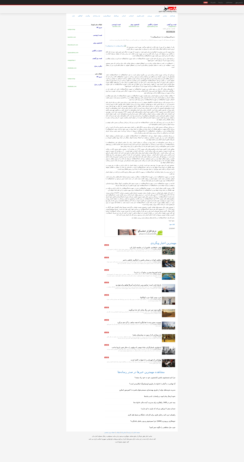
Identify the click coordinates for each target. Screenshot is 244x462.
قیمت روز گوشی (171, 24)
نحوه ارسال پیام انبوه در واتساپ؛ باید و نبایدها (159, 396)
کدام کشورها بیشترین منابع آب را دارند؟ (147, 272)
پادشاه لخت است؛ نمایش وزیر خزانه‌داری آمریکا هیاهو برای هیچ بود (138, 285)
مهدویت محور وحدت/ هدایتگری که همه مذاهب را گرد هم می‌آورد (139, 322)
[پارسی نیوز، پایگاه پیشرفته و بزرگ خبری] (167, 9)
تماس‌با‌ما (213, 2)
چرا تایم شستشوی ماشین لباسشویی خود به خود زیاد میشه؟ (155, 377)
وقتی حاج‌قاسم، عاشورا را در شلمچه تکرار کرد (145, 247)
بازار (73, 16)
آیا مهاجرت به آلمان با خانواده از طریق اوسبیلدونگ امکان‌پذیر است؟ (152, 384)
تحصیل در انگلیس (153, 24)
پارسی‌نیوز (239, 2)
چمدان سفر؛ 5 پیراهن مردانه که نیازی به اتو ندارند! (158, 409)
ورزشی (149, 16)
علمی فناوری (140, 16)
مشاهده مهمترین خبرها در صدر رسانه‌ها (141, 372)
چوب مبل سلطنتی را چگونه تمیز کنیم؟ (162, 427)
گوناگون (80, 16)
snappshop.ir (172, 26)
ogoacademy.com (152, 26)
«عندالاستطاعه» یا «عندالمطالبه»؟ (162, 37)
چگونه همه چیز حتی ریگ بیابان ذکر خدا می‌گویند (145, 310)
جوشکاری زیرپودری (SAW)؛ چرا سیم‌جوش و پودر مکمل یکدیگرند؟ (152, 421)
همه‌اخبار (172, 16)
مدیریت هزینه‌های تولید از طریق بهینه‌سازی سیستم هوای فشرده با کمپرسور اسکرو (147, 390)
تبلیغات (118, 432)
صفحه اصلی (136, 432)
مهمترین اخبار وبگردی (163, 243)
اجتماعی (131, 16)
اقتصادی (157, 16)
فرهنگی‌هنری (107, 16)
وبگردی (88, 16)
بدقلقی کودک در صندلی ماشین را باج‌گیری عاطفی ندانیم (142, 260)
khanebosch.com (134, 26)
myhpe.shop (71, 29)
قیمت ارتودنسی (116, 24)
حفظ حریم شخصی (109, 432)
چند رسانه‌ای (96, 16)
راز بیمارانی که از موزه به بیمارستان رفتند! (146, 335)
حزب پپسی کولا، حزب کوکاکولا (150, 297)
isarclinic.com (116, 26)
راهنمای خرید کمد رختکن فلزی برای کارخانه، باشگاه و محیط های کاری (151, 415)
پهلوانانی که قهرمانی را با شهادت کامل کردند (146, 360)
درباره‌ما (220, 2)
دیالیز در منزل (98, 66)
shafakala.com (72, 68)
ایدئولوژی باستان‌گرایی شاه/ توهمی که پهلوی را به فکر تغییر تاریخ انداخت (136, 347)
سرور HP (99, 27)
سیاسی (165, 16)
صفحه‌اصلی (229, 2)
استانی (124, 16)
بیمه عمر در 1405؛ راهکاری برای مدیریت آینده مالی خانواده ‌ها (154, 402)
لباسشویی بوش (134, 24)
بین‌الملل (116, 16)
